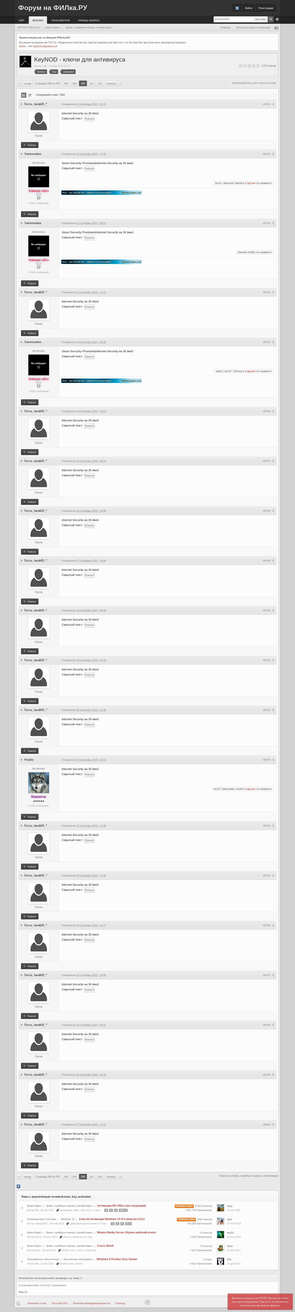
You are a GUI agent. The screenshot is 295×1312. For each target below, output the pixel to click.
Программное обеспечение (43, 1259)
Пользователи (60, 20)
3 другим (250, 371)
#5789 (267, 560)
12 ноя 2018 (234, 1223)
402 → (123, 1210)
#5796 (267, 925)
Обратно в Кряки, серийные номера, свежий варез (248, 1175)
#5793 (267, 759)
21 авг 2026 (233, 1210)
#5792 (267, 710)
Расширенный (277, 19)
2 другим (250, 183)
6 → (128, 1224)
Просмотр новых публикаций (253, 27)
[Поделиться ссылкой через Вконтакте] (18, 1186)
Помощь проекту (88, 20)
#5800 (267, 1124)
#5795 (267, 875)
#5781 (267, 104)
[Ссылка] (101, 192)
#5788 (267, 510)
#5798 (267, 1025)
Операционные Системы (41, 1219)
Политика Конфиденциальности (91, 1303)
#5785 (267, 342)
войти (22, 46)
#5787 (267, 461)
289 (74, 83)
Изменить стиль (37, 1303)
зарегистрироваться (45, 46)
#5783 (267, 223)
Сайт (21, 20)
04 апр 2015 (234, 1236)
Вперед (111, 83)
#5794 (267, 825)
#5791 (267, 660)
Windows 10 (67, 1219)
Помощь (120, 1303)
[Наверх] (147, 1302)
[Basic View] (29, 95)
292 (100, 83)
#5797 (267, 975)
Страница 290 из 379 (47, 83)
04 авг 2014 (233, 1250)
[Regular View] (23, 95)
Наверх (31, 145)
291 (91, 83)
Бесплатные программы (78, 1259)
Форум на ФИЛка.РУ (52, 8)
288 (66, 83)
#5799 (267, 1074)
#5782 (267, 154)
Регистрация (266, 8)
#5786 (267, 411)
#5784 (267, 292)
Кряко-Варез (34, 1205)
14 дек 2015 (234, 1263)
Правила (225, 27)
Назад (27, 83)
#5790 (267, 610)
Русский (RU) (60, 1303)
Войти (248, 8)
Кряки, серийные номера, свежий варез (69, 1205)
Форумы (37, 20)
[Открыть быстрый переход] (276, 27)
